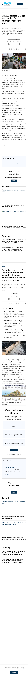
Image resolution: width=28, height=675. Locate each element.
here (6, 146)
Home (3, 12)
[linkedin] (11, 49)
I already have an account (14, 454)
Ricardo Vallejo (14, 342)
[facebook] (9, 49)
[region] (14, 670)
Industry (4, 266)
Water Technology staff (14, 39)
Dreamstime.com (21, 342)
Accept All (14, 672)
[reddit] (16, 49)
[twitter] (14, 49)
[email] (18, 49)
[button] (3, 4)
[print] (25, 49)
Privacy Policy (22, 668)
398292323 (8, 342)
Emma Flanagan (14, 293)
